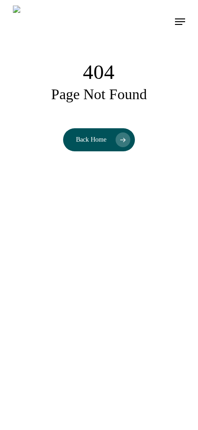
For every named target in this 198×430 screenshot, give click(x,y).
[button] (180, 21)
